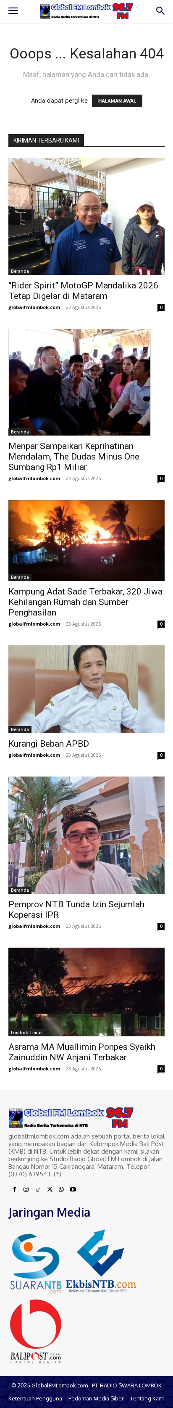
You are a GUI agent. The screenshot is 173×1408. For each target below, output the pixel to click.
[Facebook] (14, 1190)
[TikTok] (38, 1190)
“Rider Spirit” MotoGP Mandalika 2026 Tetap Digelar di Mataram (83, 290)
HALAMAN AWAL (117, 101)
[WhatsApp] (61, 1190)
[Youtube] (73, 1190)
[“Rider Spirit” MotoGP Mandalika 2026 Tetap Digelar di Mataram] (86, 216)
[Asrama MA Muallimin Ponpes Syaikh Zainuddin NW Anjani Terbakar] (86, 992)
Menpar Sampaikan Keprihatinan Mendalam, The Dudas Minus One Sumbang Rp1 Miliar (73, 456)
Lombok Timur (26, 1033)
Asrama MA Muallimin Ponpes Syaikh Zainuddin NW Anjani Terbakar (81, 1052)
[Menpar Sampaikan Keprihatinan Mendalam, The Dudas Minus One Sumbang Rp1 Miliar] (86, 382)
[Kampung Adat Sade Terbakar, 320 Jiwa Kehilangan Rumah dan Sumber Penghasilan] (86, 540)
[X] (49, 1190)
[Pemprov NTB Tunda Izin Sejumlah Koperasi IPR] (86, 835)
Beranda (20, 271)
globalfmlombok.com (34, 307)
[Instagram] (26, 1190)
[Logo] (86, 11)
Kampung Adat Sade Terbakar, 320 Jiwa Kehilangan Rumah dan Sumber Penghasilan (85, 602)
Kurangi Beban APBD (48, 744)
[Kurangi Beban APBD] (86, 689)
